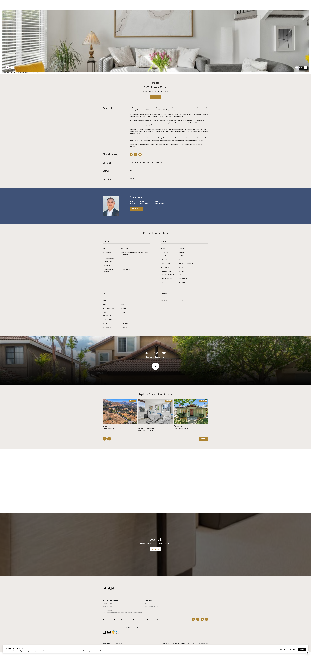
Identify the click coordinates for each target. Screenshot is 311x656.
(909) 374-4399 (144, 203)
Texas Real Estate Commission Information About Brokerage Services (122, 612)
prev (8, 67)
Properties (113, 619)
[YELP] (206, 619)
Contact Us (159, 619)
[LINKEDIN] (202, 619)
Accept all (302, 649)
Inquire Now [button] (155, 97)
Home (104, 619)
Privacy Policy (203, 643)
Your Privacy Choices (155, 654)
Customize (292, 649)
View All (203, 438)
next (12, 67)
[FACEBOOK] (193, 619)
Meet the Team (137, 619)
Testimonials (148, 619)
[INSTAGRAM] (197, 619)
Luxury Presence (116, 643)
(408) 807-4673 (107, 604)
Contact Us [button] (155, 549)
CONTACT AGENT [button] (136, 208)
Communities (124, 619)
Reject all (282, 649)
